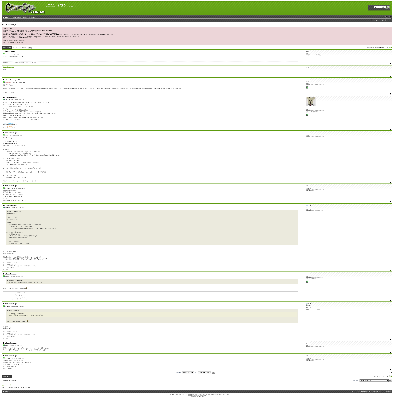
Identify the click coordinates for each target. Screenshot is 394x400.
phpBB (172, 394)
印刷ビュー (386, 17)
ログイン (388, 20)
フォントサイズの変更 (389, 17)
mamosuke (8, 82)
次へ (389, 372)
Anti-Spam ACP (200, 396)
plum (7, 54)
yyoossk (8, 207)
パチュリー (8, 188)
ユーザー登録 (380, 20)
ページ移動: (356, 380)
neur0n (7, 276)
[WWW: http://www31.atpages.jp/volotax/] (307, 115)
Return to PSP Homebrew (9, 380)
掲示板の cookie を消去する (369, 391)
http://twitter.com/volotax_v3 (10, 124)
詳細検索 (387, 8)
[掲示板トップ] (24, 8)
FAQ (374, 20)
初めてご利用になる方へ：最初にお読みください (15, 42)
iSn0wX (8, 99)
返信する (4, 47)
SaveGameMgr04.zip (10, 143)
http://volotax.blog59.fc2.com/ (10, 127)
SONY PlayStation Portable (20, 17)
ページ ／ (384, 47)
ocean (205, 395)
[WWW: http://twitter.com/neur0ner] (307, 282)
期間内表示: (179, 372)
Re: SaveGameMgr (10, 97)
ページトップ (390, 63)
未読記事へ (370, 47)
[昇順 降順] (210, 372)
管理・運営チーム (356, 391)
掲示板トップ (8, 17)
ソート (196, 372)
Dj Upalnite (213, 394)
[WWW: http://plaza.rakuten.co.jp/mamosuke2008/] (307, 87)
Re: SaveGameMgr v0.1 (11, 80)
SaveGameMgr (9, 24)
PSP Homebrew (32, 17)
